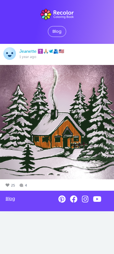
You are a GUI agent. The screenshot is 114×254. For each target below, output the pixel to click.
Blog (57, 31)
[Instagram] (85, 199)
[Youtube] (97, 199)
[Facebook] (73, 199)
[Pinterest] (62, 199)
